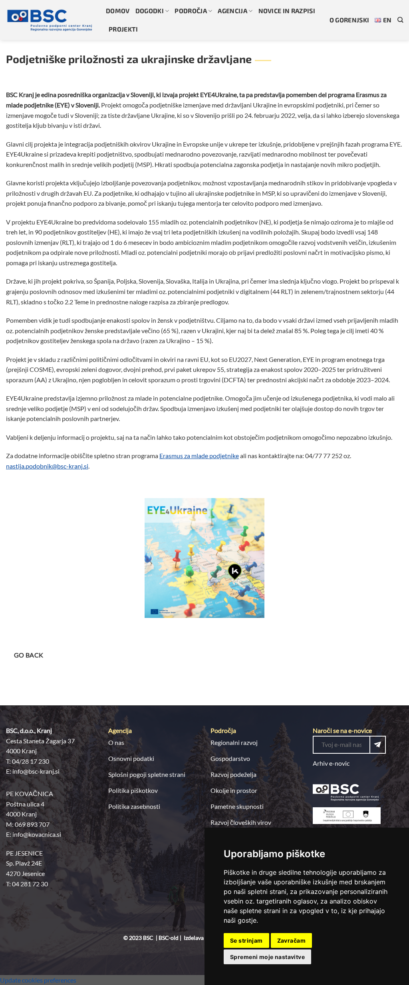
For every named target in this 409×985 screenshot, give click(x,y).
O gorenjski (349, 20)
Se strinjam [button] (246, 940)
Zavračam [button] (291, 940)
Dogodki (149, 10)
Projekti (123, 29)
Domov (118, 10)
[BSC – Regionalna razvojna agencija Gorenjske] (50, 20)
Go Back (29, 655)
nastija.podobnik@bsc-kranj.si (47, 466)
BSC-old (169, 937)
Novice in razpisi (286, 10)
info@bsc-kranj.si (36, 771)
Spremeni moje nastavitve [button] (267, 956)
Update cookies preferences (38, 980)
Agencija (232, 10)
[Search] (400, 19)
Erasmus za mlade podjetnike (199, 455)
